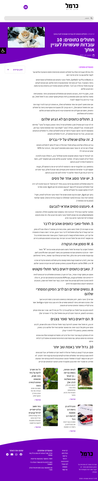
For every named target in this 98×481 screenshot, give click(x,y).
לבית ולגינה (64, 461)
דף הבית (91, 34)
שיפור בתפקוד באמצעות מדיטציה (41, 459)
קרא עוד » (72, 399)
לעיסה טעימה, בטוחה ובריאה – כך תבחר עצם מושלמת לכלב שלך (69, 376)
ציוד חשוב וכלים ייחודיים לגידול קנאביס (35, 409)
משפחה (64, 467)
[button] (26, 7)
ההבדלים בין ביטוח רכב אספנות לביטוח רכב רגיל (70, 413)
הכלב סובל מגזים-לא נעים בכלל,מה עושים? (40, 454)
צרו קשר (65, 470)
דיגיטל (65, 459)
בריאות (65, 456)
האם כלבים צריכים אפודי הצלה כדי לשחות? (41, 463)
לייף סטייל (65, 464)
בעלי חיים (65, 453)
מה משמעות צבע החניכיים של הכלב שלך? (40, 469)
